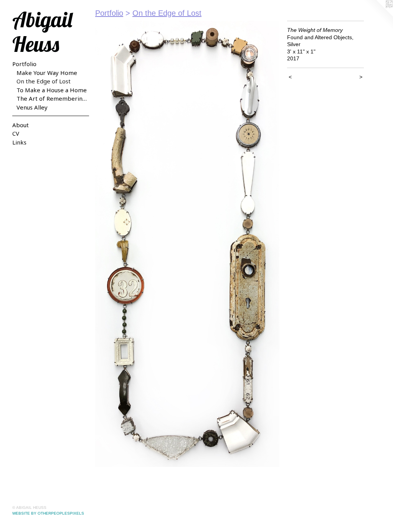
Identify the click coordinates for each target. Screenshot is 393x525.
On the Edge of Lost (44, 81)
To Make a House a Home (52, 90)
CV (15, 133)
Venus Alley (32, 107)
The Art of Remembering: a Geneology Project (53, 98)
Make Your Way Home (47, 72)
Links (19, 142)
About (20, 125)
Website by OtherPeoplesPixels (48, 513)
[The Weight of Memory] (187, 244)
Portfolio (24, 64)
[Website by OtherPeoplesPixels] (377, 15)
